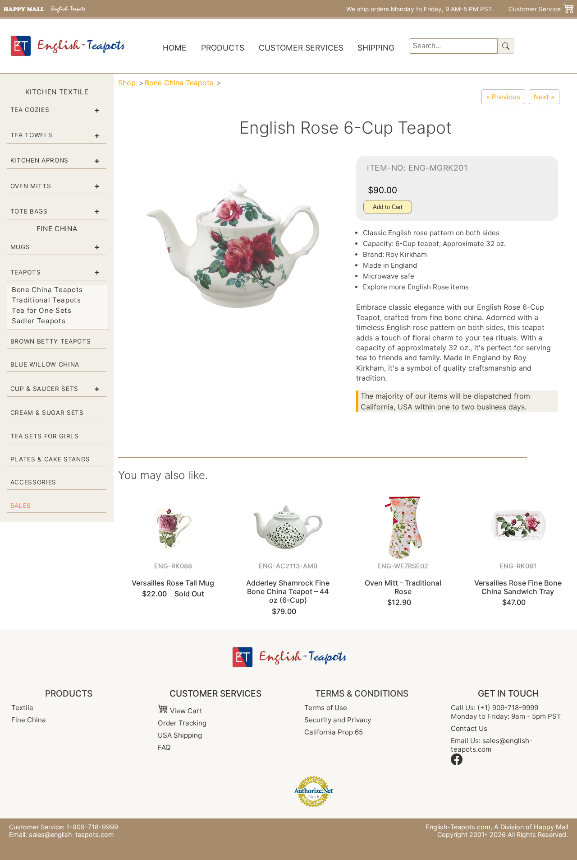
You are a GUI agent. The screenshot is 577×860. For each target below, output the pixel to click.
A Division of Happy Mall (531, 827)
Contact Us (469, 728)
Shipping (375, 47)
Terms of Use (325, 707)
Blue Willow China (44, 364)
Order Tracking (182, 723)
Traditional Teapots (46, 300)
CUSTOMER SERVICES (215, 693)
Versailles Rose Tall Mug (173, 582)
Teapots (25, 272)
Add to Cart (388, 207)
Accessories (33, 482)
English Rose (429, 287)
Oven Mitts (30, 186)
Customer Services (301, 47)
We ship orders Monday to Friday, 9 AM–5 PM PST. (420, 9)
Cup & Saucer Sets (44, 388)
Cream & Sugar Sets (47, 412)
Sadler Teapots (38, 320)
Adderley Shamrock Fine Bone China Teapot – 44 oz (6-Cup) (288, 591)
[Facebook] (457, 762)
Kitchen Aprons (39, 160)
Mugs (20, 247)
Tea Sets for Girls (44, 436)
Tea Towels (31, 135)
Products (222, 47)
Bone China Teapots (47, 289)
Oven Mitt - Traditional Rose (403, 587)
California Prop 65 (333, 732)
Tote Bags (29, 211)
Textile (22, 707)
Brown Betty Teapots (50, 341)
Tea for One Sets (42, 310)
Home (175, 47)
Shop (127, 82)
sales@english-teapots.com (71, 834)
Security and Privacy (337, 720)
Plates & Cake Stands (50, 459)
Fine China (28, 720)
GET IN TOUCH (508, 693)
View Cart (185, 711)
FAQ (164, 747)
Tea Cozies (30, 109)
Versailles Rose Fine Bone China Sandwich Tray (518, 587)
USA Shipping (180, 735)
